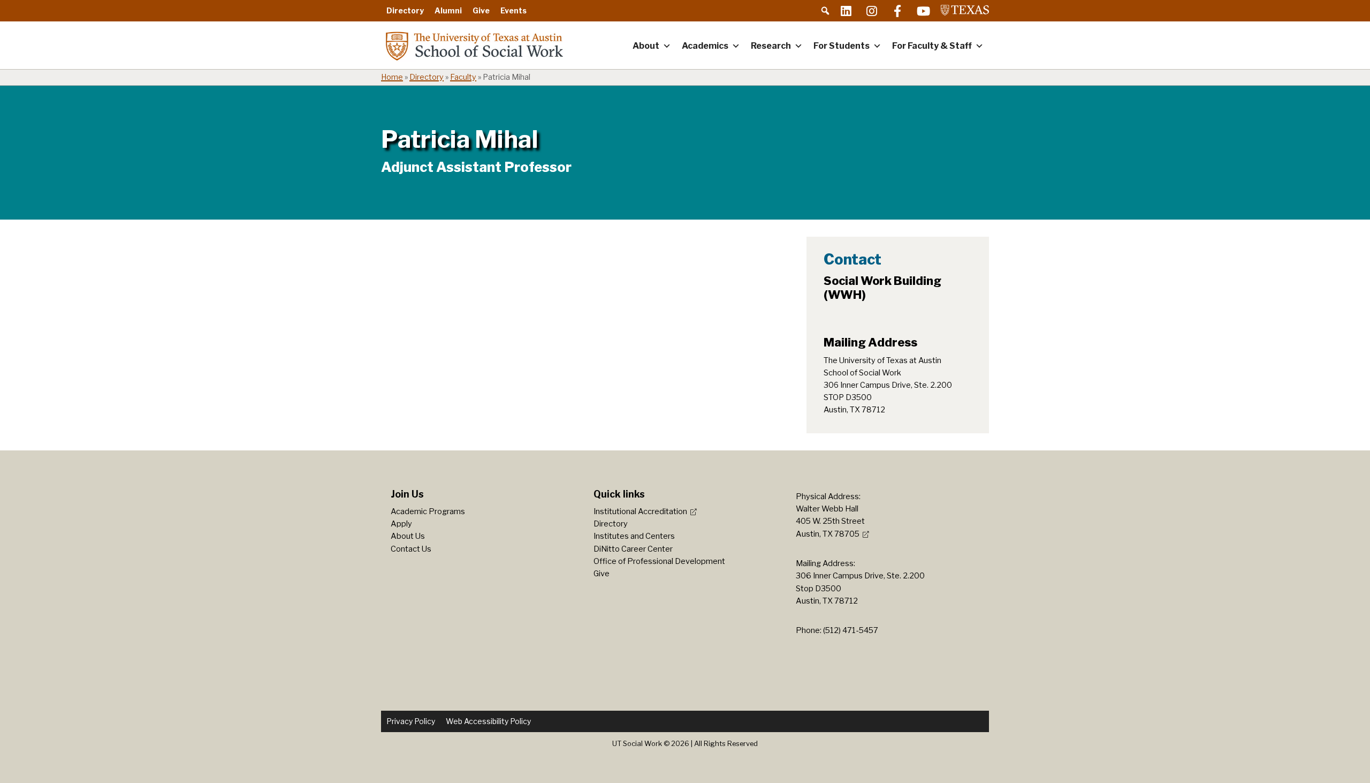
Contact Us (411, 549)
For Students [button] (841, 46)
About (646, 46)
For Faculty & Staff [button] (932, 46)
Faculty (463, 77)
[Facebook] (897, 10)
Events (513, 10)
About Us (408, 536)
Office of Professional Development (659, 561)
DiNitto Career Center (633, 549)
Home (392, 77)
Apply (401, 524)
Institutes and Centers (634, 536)
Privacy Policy (410, 721)
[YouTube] (923, 10)
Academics (705, 46)
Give (481, 10)
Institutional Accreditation (640, 511)
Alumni (448, 10)
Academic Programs (428, 511)
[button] (825, 11)
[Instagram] (872, 10)
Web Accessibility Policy (488, 721)
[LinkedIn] (846, 10)
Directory (405, 10)
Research (771, 46)
